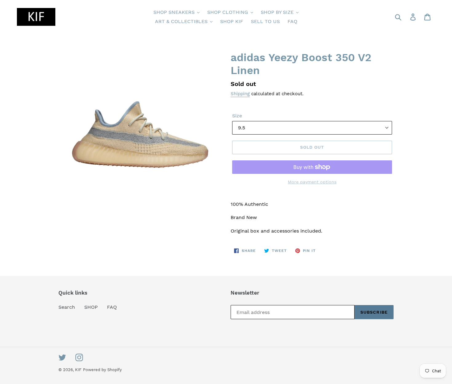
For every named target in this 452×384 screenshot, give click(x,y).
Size (237, 116)
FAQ (112, 307)
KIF (78, 369)
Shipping (240, 93)
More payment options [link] (312, 181)
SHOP (91, 307)
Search (66, 307)
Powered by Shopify (102, 369)
